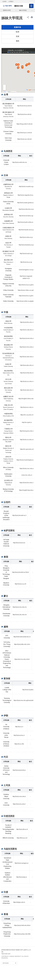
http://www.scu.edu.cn (27, 381)
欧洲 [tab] (17, 32)
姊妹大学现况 (23, 10)
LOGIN (4, 1)
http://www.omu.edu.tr (19, 796)
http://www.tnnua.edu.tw (24, 106)
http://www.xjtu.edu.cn (27, 390)
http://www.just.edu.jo (19, 770)
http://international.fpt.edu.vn (22, 637)
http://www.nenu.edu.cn (27, 347)
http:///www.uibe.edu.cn (27, 356)
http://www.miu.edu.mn (20, 607)
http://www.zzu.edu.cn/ (27, 439)
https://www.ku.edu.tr (19, 804)
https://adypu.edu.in (19, 902)
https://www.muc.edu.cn (27, 468)
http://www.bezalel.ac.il (19, 515)
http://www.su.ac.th (20, 584)
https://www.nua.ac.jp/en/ (26, 285)
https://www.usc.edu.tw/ (24, 139)
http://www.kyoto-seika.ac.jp (26, 222)
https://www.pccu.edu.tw (24, 132)
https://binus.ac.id (22, 838)
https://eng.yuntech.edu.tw (24, 124)
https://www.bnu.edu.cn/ (27, 482)
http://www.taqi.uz (21, 877)
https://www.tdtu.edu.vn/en (22, 644)
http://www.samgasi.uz (21, 863)
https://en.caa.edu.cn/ (26, 415)
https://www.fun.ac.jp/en (26, 295)
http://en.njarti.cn (27, 422)
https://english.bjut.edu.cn (27, 490)
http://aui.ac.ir (19, 726)
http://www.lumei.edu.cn (27, 338)
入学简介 (10, 1)
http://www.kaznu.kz (19, 542)
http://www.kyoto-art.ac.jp (26, 229)
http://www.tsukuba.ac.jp (26, 245)
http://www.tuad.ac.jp (26, 253)
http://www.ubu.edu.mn (20, 614)
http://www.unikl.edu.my (19, 162)
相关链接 (10, 963)
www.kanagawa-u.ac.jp (26, 269)
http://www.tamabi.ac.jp (26, 215)
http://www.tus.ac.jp (26, 262)
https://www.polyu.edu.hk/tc (22, 934)
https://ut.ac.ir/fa (19, 744)
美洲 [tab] (17, 36)
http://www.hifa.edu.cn (27, 373)
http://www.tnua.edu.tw (24, 114)
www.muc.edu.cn (26, 475)
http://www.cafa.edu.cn (27, 330)
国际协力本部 (7, 10)
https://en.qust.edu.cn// (27, 449)
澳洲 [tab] (17, 41)
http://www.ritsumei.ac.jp (26, 209)
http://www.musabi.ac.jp (26, 186)
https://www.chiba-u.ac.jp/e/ (26, 290)
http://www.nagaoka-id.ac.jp (26, 195)
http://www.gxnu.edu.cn (27, 431)
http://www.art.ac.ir (19, 735)
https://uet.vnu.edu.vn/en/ (22, 659)
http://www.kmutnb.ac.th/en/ (20, 572)
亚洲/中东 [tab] (17, 27)
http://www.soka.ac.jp (26, 237)
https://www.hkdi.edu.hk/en (22, 925)
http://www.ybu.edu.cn (27, 365)
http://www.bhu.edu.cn (27, 322)
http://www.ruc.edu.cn (26, 407)
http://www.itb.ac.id (22, 829)
